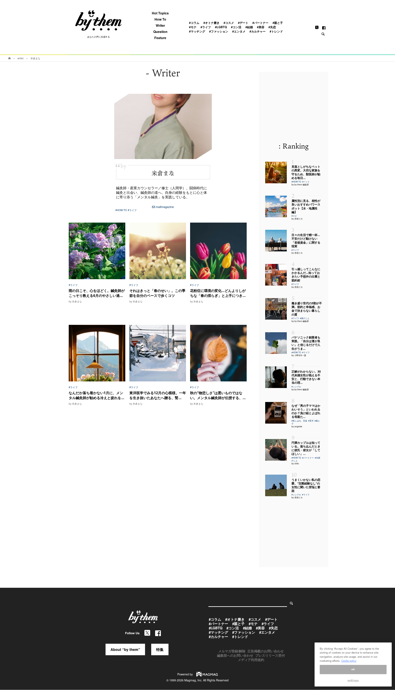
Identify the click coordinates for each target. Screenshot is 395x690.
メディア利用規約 (251, 659)
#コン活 (236, 27)
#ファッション (218, 31)
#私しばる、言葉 (299, 420)
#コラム (194, 23)
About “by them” (125, 649)
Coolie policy (349, 661)
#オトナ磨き (211, 23)
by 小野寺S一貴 (299, 355)
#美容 (260, 27)
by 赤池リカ (297, 218)
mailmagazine (164, 207)
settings (353, 680)
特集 (160, 649)
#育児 (311, 420)
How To (160, 19)
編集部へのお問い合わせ (235, 655)
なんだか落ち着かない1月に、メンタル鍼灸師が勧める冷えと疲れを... (96, 395)
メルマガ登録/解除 (231, 651)
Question (160, 31)
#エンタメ (238, 31)
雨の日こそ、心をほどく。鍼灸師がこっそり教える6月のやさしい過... (97, 293)
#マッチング (197, 31)
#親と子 (278, 23)
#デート (243, 23)
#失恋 (272, 27)
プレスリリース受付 (270, 655)
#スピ (294, 215)
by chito (295, 463)
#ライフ (206, 27)
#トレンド (276, 31)
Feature (160, 37)
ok (353, 669)
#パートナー (260, 23)
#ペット (306, 181)
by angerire (297, 426)
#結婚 (249, 27)
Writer (160, 25)
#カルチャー (258, 31)
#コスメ (229, 23)
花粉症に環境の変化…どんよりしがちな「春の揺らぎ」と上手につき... (218, 293)
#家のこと (304, 318)
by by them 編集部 (300, 184)
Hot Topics (160, 13)
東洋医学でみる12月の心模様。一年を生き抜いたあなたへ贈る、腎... (157, 395)
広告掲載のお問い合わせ (265, 651)
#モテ (192, 27)
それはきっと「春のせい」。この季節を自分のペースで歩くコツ (157, 293)
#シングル (296, 386)
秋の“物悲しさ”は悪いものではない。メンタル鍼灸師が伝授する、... (218, 395)
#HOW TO (121, 210)
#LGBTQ (221, 27)
